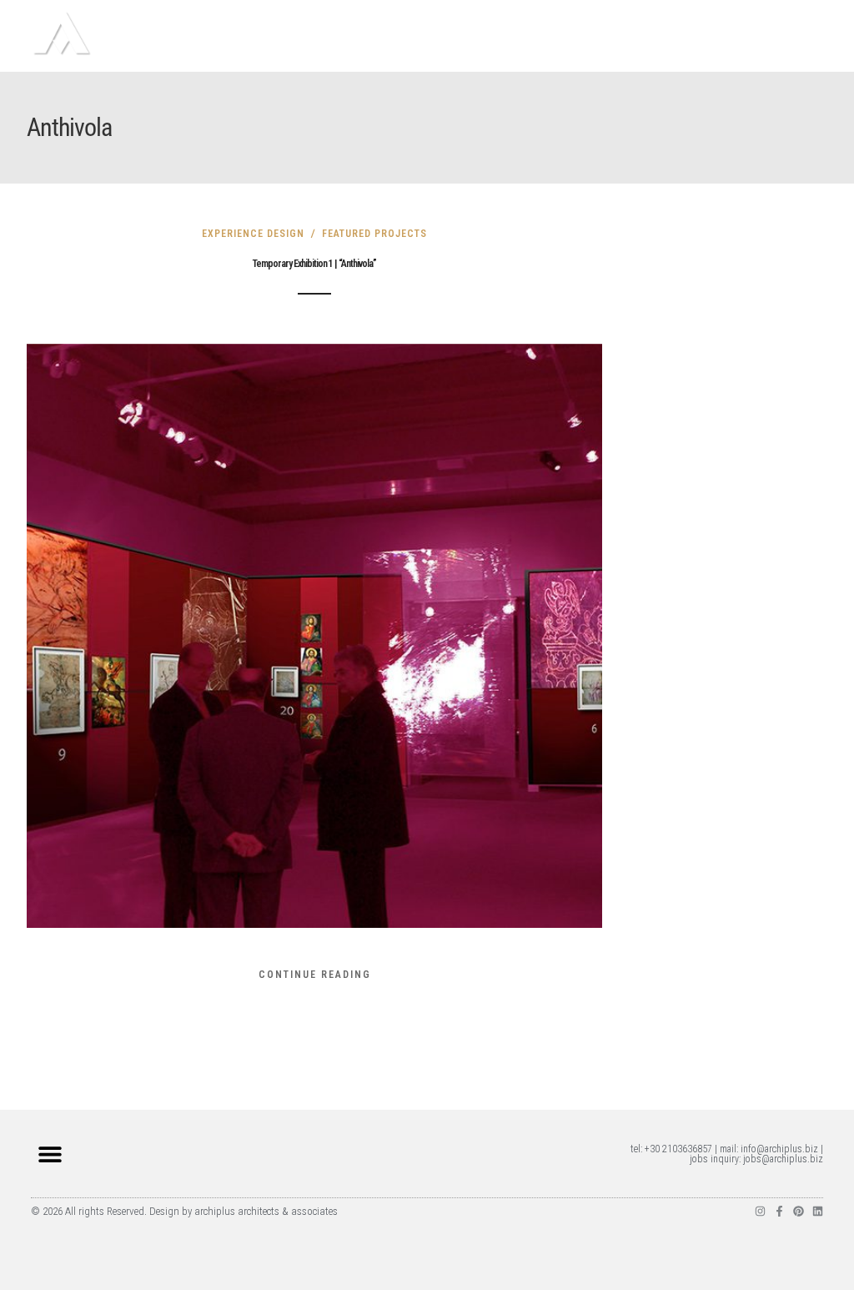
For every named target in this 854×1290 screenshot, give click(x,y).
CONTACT (789, 50)
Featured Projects (374, 233)
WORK (543, 50)
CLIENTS (722, 50)
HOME (492, 50)
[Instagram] (760, 1211)
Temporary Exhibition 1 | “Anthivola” (314, 264)
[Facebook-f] (779, 1211)
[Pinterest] (798, 1211)
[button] (49, 1153)
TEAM (594, 50)
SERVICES (654, 50)
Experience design (253, 233)
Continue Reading (315, 974)
